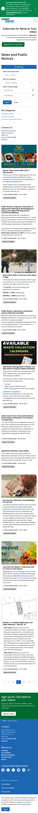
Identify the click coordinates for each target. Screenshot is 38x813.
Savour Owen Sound (15, 177)
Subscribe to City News (13, 44)
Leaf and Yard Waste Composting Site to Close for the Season (18, 568)
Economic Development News (11, 119)
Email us (4, 140)
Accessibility (6, 753)
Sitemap (4, 751)
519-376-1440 (11, 137)
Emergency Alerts (7, 114)
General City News (10, 198)
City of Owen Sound (11, 194)
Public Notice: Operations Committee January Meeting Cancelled (17, 312)
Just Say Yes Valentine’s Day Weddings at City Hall (18, 501)
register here (13, 185)
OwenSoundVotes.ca (13, 13)
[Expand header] (35, 20)
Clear (16, 102)
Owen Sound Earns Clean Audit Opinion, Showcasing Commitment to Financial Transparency (17, 418)
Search (7, 102)
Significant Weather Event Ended (15, 451)
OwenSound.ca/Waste (13, 376)
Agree (5, 809)
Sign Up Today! (8, 714)
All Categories (8, 110)
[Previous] (4, 682)
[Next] (34, 682)
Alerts (3, 759)
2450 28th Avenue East (21, 576)
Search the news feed (11, 71)
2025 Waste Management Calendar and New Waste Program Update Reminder (19, 368)
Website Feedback (8, 755)
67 (29, 682)
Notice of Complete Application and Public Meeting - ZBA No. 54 (18, 624)
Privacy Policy (6, 757)
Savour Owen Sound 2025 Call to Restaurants (16, 171)
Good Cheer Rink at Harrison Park (18, 280)
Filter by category (9, 79)
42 (24, 682)
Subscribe (19, 67)
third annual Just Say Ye (11, 511)
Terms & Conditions (8, 788)
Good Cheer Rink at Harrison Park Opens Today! (20, 276)
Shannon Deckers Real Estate (21, 507)
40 (13, 682)
